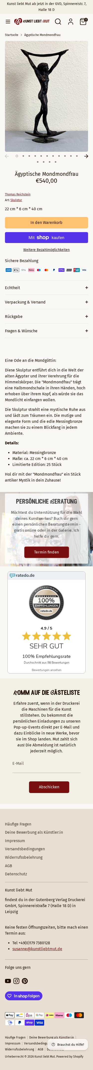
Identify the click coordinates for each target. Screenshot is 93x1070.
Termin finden (46, 552)
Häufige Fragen (18, 824)
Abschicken (49, 787)
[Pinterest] (25, 981)
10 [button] (71, 156)
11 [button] (77, 156)
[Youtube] (8, 981)
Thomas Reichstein (18, 194)
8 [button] (59, 156)
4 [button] (35, 156)
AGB (8, 865)
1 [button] (17, 156)
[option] (46, 96)
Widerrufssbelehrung (23, 857)
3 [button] (29, 156)
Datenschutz (16, 874)
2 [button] (23, 156)
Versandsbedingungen (25, 849)
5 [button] (41, 156)
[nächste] (86, 156)
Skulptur (16, 200)
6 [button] (47, 156)
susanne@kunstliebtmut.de (37, 949)
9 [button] (65, 156)
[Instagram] (16, 981)
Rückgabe (14, 316)
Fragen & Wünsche (21, 331)
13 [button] (43, 162)
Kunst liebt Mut (44, 1056)
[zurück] (6, 156)
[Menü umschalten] (6, 21)
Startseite (11, 35)
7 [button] (53, 156)
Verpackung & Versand (25, 302)
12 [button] (37, 162)
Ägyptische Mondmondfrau (42, 35)
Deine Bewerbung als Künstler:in (34, 832)
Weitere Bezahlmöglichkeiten (46, 250)
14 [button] (49, 162)
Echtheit (12, 287)
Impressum (15, 840)
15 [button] (55, 162)
